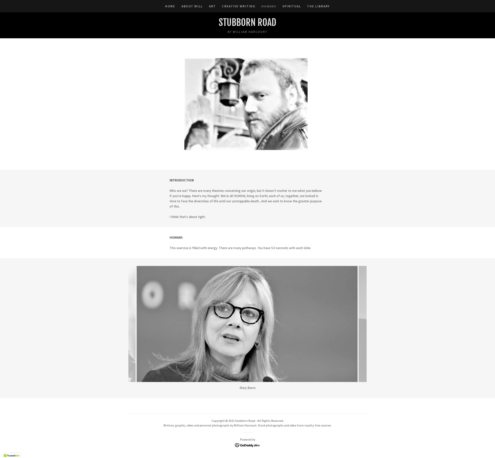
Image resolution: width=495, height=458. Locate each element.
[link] (247, 24)
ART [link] (212, 6)
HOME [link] (170, 6)
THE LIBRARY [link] (318, 6)
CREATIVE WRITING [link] (238, 6)
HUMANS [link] (268, 6)
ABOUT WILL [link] (192, 6)
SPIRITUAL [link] (291, 6)
